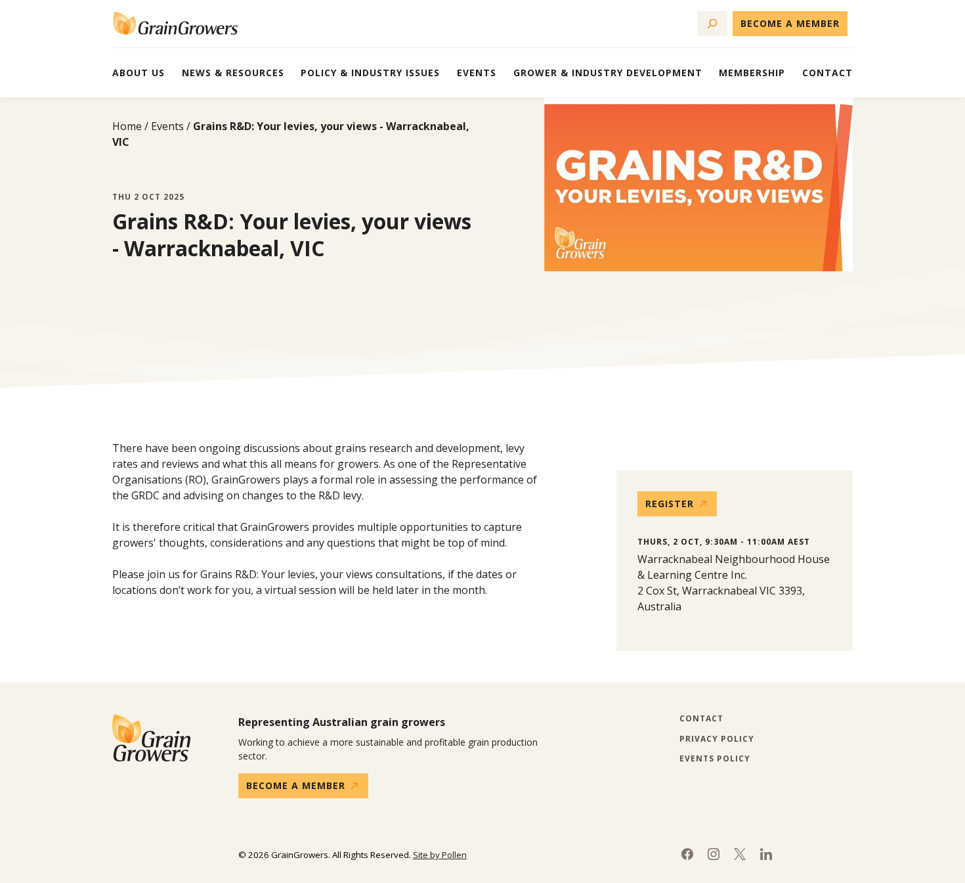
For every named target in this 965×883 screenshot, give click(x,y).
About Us (138, 72)
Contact (827, 72)
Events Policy (714, 758)
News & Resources (233, 72)
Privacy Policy (716, 739)
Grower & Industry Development (607, 72)
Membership (752, 72)
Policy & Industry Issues (370, 72)
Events (476, 72)
